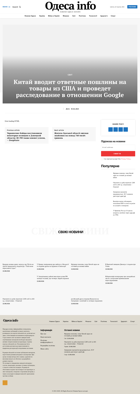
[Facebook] (110, 129)
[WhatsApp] (125, 129)
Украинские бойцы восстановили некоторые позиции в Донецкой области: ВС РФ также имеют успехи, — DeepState (26, 136)
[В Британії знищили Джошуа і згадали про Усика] (121, 250)
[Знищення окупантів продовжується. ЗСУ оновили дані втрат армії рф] (106, 194)
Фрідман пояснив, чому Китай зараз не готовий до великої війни (123, 175)
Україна (66, 346)
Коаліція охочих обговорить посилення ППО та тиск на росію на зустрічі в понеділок (124, 203)
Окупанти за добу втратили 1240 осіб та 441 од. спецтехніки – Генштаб (124, 185)
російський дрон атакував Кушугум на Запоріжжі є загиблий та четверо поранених (86, 300)
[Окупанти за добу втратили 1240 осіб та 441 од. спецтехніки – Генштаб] (106, 184)
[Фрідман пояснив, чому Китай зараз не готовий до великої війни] (106, 175)
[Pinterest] (120, 129)
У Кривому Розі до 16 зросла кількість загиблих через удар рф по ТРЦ (124, 213)
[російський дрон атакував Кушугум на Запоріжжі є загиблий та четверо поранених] (87, 285)
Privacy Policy (125, 159)
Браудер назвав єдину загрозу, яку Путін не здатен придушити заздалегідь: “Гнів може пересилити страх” (18, 266)
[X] (115, 129)
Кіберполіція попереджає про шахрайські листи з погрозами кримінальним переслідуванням (120, 278)
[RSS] (5, 382)
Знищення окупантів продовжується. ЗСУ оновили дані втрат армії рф (123, 194)
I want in (117, 154)
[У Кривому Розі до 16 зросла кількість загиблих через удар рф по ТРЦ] (106, 212)
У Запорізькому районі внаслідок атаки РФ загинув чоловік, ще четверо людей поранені (53, 277)
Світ (70, 75)
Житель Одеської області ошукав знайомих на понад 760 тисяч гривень (71, 135)
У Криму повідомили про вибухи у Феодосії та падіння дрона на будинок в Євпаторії (53, 265)
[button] (17, 7)
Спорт (65, 354)
